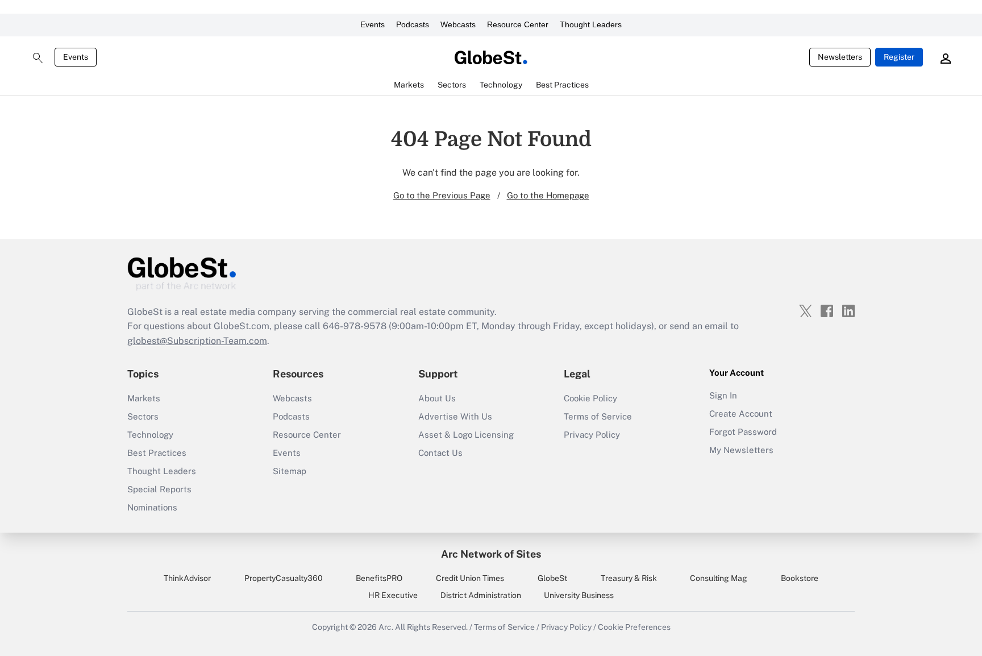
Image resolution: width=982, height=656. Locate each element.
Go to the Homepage (548, 195)
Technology (150, 434)
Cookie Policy (590, 398)
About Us (437, 398)
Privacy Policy (592, 434)
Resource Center (517, 24)
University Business (579, 595)
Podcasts (412, 24)
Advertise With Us (455, 416)
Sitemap (289, 471)
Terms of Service (598, 416)
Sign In (723, 395)
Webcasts (458, 24)
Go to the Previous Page (441, 195)
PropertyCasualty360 (283, 578)
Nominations (152, 507)
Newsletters (840, 56)
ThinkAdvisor (187, 578)
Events (372, 24)
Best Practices (156, 453)
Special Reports (159, 489)
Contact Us (440, 453)
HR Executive (393, 595)
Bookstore (799, 578)
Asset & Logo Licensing (466, 434)
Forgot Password (743, 432)
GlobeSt (552, 578)
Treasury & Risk (629, 578)
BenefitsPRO (379, 578)
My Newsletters (741, 450)
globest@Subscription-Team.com (197, 340)
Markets (143, 398)
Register (899, 56)
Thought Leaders (591, 24)
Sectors (143, 416)
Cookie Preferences (634, 627)
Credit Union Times (470, 578)
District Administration (480, 595)
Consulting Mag (718, 578)
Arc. (385, 627)
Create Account (740, 413)
